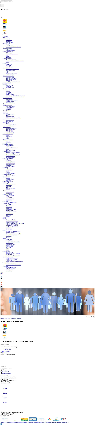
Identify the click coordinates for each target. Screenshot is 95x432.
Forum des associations (10, 268)
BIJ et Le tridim (9, 64)
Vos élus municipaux (10, 120)
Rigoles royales (9, 200)
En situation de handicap (8, 256)
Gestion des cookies (5, 422)
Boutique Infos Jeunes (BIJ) (11, 234)
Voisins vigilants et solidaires (11, 100)
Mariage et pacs (9, 52)
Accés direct (7, 318)
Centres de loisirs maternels (11, 78)
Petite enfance (6, 67)
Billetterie (8, 189)
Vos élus (5, 118)
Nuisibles (8, 172)
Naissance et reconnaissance (11, 54)
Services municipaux (10, 116)
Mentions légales (18, 422)
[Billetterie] (4, 28)
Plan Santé (8, 89)
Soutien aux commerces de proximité (13, 47)
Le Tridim (8, 237)
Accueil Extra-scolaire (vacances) (12, 81)
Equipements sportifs (10, 192)
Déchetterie (8, 178)
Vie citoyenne (6, 122)
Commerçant (5, 262)
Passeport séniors (9, 240)
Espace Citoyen (9, 239)
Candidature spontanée (10, 50)
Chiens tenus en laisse (10, 175)
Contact (7, 115)
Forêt (7, 159)
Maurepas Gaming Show (11, 209)
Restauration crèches (10, 74)
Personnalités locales (10, 199)
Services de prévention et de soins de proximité (15, 95)
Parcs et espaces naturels (8, 158)
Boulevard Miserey (10, 145)
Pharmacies (8, 91)
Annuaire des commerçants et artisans (13, 265)
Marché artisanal (9, 208)
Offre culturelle (6, 182)
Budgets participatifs (10, 132)
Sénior (4, 238)
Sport (4, 190)
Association (5, 266)
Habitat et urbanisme (7, 58)
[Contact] (4, 30)
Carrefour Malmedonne (10, 157)
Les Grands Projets (7, 151)
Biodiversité (5, 167)
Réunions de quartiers (10, 129)
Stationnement (9, 108)
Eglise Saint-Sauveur (10, 195)
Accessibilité (55, 422)
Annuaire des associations (11, 202)
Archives (7, 138)
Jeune (4, 230)
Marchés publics (9, 136)
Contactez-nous (42, 422)
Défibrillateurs (9, 93)
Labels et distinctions (10, 125)
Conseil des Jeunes (9, 66)
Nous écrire (4, 352)
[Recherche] (1, 17)
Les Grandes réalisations (8, 144)
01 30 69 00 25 (8, 349)
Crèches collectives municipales (12, 69)
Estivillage (8, 212)
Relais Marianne (9, 40)
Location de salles (9, 269)
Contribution (36, 422)
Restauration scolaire (10, 77)
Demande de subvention (11, 267)
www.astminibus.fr (6, 351)
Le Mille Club (8, 65)
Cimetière (8, 56)
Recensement (8, 57)
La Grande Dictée (9, 204)
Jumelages (8, 141)
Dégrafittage (8, 180)
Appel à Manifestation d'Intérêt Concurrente (15, 96)
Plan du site (60, 422)
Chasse (7, 171)
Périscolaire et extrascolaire (8, 76)
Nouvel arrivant (6, 251)
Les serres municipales (10, 164)
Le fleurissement (9, 165)
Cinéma (7, 248)
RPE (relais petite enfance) (11, 73)
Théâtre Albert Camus (10, 183)
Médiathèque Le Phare (10, 188)
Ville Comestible (9, 170)
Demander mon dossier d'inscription (13, 231)
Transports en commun (10, 106)
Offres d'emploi (9, 49)
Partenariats (8, 142)
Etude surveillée (9, 80)
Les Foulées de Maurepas (11, 211)
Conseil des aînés (9, 131)
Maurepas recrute (49, 422)
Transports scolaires (10, 107)
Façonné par (65, 422)
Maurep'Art (8, 216)
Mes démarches (9, 229)
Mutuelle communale (10, 94)
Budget (7, 135)
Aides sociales (6, 37)
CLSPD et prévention (10, 102)
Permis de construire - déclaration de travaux (15, 60)
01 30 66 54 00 (5, 371)
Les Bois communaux (10, 163)
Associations (5, 201)
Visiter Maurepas (9, 252)
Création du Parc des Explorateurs (13, 152)
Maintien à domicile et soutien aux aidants (14, 261)
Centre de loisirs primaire (11, 79)
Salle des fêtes (8, 270)
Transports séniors (9, 246)
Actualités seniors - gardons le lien (13, 241)
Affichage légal (12, 422)
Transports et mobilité (7, 105)
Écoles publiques (9, 85)
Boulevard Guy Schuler (10, 150)
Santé (4, 88)
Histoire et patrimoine (7, 194)
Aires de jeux (8, 160)
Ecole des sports (9, 193)
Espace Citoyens (6, 110)
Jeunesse (5, 63)
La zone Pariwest (9, 45)
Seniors (4, 103)
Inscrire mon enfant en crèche (12, 221)
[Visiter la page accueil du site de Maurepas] (10, 14)
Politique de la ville (7, 83)
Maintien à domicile (10, 245)
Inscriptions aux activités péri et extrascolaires (15, 223)
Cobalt (7, 187)
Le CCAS (8, 38)
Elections (7, 123)
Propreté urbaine (6, 176)
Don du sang (8, 92)
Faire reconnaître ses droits (11, 259)
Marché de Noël (9, 207)
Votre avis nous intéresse (11, 124)
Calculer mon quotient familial (12, 225)
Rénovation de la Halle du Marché (13, 154)
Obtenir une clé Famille (10, 219)
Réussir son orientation (10, 232)
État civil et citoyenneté (8, 51)
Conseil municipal (9, 121)
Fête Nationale (9, 205)
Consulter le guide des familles (12, 226)
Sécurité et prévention (7, 98)
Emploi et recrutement (7, 48)
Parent (4, 218)
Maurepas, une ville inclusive (12, 258)
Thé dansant (8, 247)
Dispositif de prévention (10, 244)
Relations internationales (8, 139)
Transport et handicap (10, 260)
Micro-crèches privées (10, 70)
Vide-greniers (8, 215)
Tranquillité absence (10, 101)
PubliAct (7, 62)
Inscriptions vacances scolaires (12, 224)
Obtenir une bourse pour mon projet (13, 233)
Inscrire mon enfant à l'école (11, 222)
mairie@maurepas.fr (6, 373)
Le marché (8, 44)
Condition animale (7, 174)
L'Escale (7, 71)
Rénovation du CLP (10, 153)
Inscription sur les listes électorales (13, 255)
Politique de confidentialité (27, 422)
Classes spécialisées (10, 87)
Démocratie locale (6, 127)
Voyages (7, 250)
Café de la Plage (9, 185)
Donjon (7, 196)
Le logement (8, 41)
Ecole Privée (8, 86)
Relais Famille (9, 228)
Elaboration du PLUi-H (10, 59)
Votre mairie (5, 113)
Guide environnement (10, 173)
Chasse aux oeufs (9, 210)
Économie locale (6, 43)
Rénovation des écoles (10, 156)
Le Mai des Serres (9, 214)
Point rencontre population (11, 128)
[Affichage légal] (4, 34)
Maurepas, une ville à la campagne (13, 253)
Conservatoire (8, 186)
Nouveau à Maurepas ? (10, 263)
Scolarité (5, 84)
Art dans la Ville (9, 197)
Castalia (7, 149)
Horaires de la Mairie (10, 114)
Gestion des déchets (10, 179)
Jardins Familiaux (9, 168)
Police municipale (9, 99)
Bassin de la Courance (10, 161)
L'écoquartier (8, 146)
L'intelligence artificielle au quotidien (13, 117)
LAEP (7, 72)
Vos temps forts (6, 203)
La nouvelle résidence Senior (12, 147)
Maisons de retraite (9, 42)
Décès (7, 55)
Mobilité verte (8, 109)
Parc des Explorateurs (10, 166)
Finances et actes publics (8, 134)
